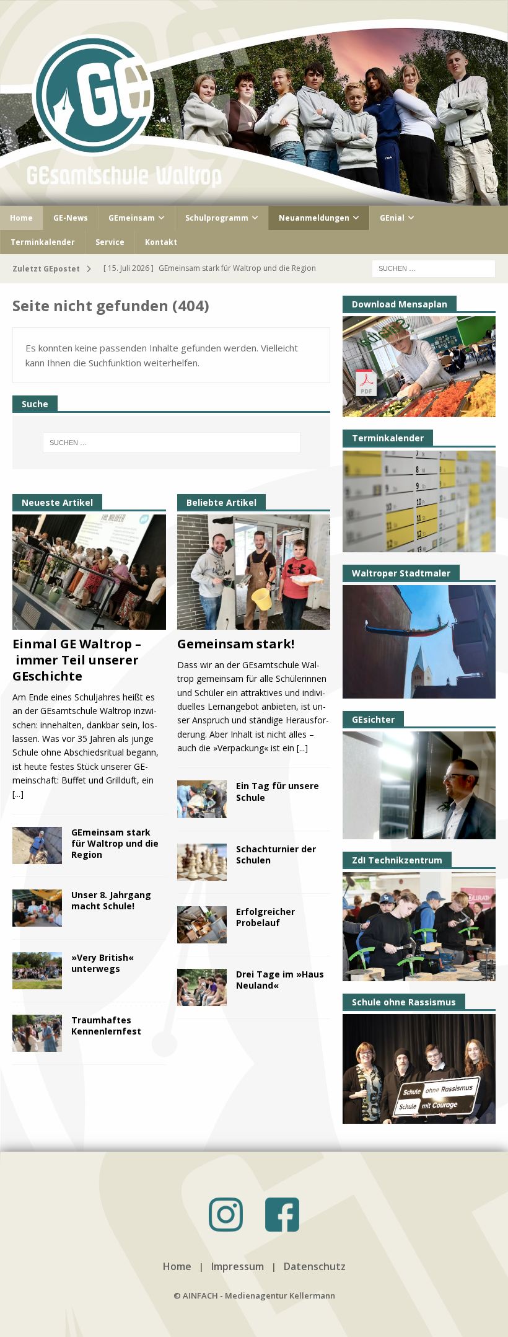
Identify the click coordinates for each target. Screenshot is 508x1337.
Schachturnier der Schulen (276, 854)
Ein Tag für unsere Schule (277, 791)
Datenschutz (315, 1266)
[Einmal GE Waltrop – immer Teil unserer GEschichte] (89, 572)
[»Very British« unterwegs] (37, 970)
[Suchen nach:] (434, 267)
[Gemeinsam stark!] (254, 572)
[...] (18, 794)
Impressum (237, 1266)
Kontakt (161, 242)
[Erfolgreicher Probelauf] (202, 924)
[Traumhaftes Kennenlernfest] (37, 1033)
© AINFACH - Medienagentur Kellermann (254, 1295)
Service (110, 242)
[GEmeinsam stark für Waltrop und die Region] (37, 845)
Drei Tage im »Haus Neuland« (280, 979)
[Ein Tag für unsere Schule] (202, 799)
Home (21, 218)
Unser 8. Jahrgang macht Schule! (111, 900)
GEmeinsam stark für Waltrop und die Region (115, 843)
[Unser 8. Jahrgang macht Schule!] (37, 908)
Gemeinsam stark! (235, 643)
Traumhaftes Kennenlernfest (106, 1025)
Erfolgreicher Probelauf (265, 917)
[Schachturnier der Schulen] (202, 862)
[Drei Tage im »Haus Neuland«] (202, 987)
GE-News (70, 218)
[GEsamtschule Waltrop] (254, 198)
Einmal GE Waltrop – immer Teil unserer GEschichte (76, 659)
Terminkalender (43, 242)
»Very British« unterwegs (102, 962)
